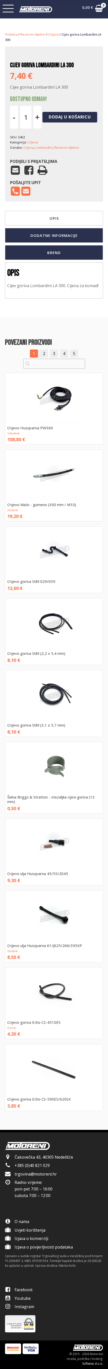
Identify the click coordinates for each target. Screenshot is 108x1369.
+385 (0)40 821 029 (32, 1165)
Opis (54, 218)
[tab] (54, 218)
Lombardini (43, 147)
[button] (92, 9)
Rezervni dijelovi (32, 34)
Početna (11, 34)
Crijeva (53, 34)
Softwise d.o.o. (92, 1363)
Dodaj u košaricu (70, 117)
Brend (54, 252)
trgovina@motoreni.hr (36, 1174)
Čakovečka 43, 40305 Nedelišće (44, 1157)
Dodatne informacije (54, 235)
